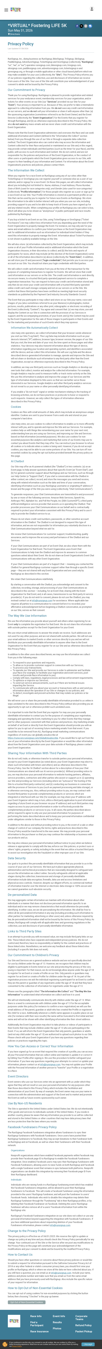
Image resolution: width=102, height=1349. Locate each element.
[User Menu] (92, 8)
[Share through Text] (90, 26)
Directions (15, 34)
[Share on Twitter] (81, 26)
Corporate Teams (81, 1318)
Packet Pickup (83, 1331)
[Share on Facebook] (77, 26)
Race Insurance (39, 1331)
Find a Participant (36, 1324)
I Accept (88, 1344)
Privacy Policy (17, 1346)
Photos (57, 1328)
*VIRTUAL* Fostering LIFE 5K (37, 25)
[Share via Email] (86, 26)
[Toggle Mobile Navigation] (6, 10)
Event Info (59, 1316)
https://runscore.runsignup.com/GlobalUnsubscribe (33, 738)
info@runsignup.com (42, 600)
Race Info (36, 1316)
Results (57, 1322)
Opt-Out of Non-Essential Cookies (26, 1302)
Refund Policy (83, 1325)
